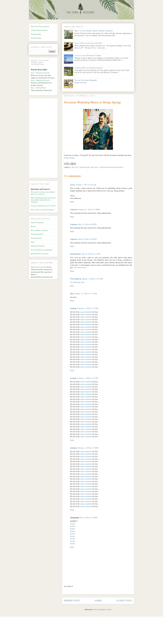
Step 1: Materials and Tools (40, 73)
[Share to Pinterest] (74, 163)
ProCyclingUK (75, 278)
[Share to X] (70, 163)
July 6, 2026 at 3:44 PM (88, 517)
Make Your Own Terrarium (40, 26)
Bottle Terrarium (81, 167)
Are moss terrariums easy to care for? (43, 206)
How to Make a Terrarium (39, 230)
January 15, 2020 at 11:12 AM (86, 293)
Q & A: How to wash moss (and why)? (88, 43)
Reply (72, 201)
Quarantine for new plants (39, 253)
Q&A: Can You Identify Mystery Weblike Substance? (93, 30)
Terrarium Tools (36, 238)
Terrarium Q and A (37, 234)
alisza (72, 293)
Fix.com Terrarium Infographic (85, 80)
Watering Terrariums (38, 246)
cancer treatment (86, 312)
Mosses (94, 167)
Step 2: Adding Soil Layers (40, 80)
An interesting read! (77, 282)
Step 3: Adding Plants (38, 88)
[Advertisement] (44, 138)
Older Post (124, 600)
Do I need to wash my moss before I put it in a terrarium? (43, 193)
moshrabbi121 (75, 254)
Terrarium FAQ (36, 34)
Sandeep (73, 308)
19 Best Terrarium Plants (39, 30)
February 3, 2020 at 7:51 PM (87, 308)
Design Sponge (69, 157)
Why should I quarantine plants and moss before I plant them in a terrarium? (43, 200)
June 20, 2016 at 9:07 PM (87, 239)
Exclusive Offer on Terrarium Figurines (88, 68)
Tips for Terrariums (37, 222)
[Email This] (65, 163)
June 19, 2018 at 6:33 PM (91, 254)
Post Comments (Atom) (103, 609)
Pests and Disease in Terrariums (41, 250)
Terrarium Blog (36, 38)
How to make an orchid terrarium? (42, 209)
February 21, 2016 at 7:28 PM (89, 209)
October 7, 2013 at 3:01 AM (86, 184)
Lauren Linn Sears (40, 267)
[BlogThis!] (67, 163)
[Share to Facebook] (72, 163)
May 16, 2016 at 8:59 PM (87, 224)
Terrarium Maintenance (111, 167)
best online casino (80, 267)
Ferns (33, 242)
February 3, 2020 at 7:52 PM (87, 448)
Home (98, 600)
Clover (72, 184)
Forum (72, 523)
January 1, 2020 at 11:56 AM (92, 279)
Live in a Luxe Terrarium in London (87, 55)
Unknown (73, 209)
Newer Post (72, 600)
